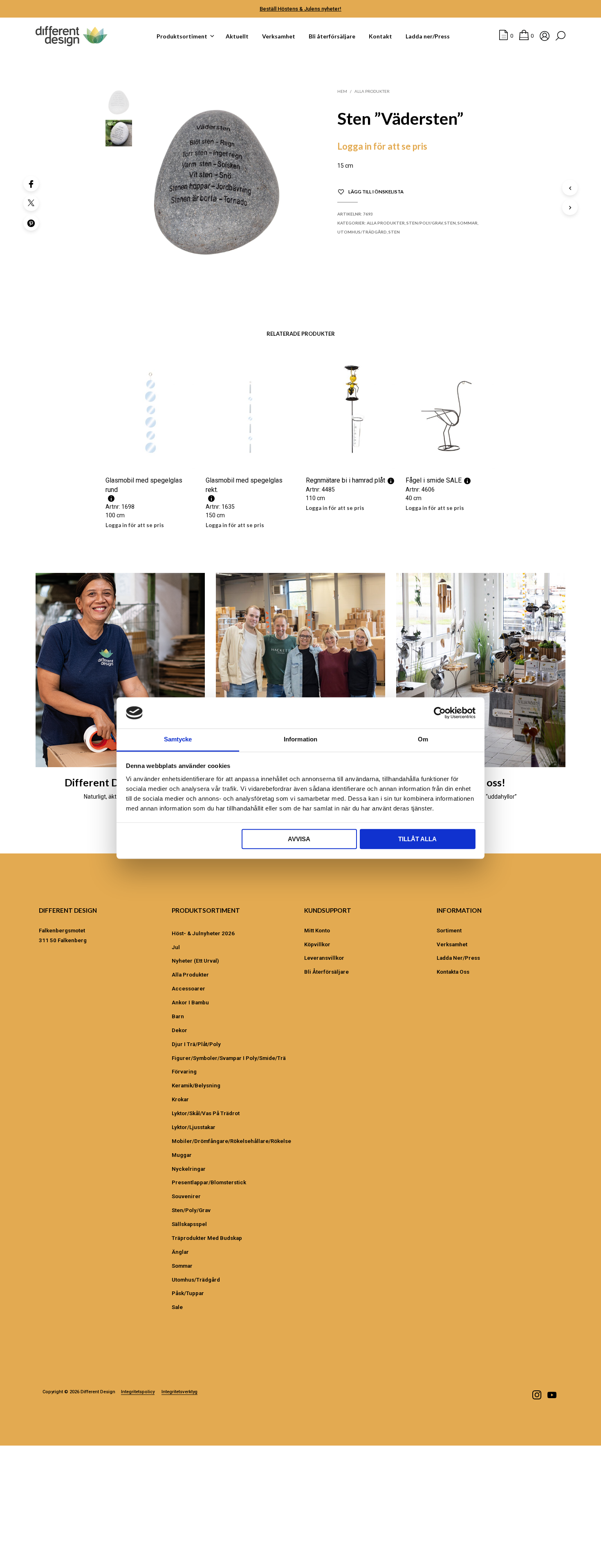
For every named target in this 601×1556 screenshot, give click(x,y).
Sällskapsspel (189, 1224)
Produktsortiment (182, 36)
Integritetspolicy (138, 1392)
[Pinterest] (31, 223)
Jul (176, 947)
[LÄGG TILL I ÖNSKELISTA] (150, 453)
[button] (506, 36)
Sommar (467, 222)
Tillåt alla (417, 839)
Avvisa (299, 839)
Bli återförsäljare (332, 36)
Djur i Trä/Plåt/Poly (196, 1044)
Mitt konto (317, 930)
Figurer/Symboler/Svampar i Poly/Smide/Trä (229, 1058)
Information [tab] (300, 739)
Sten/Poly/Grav (424, 222)
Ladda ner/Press (428, 36)
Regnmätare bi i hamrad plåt (345, 480)
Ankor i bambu (190, 1002)
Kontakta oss (453, 972)
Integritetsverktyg (179, 1392)
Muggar (182, 1155)
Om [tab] (423, 739)
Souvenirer (186, 1196)
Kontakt (380, 36)
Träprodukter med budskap (207, 1238)
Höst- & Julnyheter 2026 (203, 933)
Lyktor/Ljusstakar (193, 1127)
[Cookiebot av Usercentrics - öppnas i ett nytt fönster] (439, 713)
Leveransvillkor (324, 958)
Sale (177, 1307)
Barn (178, 1016)
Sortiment (449, 930)
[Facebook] (31, 183)
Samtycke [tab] (178, 739)
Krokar (180, 1099)
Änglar (180, 1252)
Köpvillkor (317, 944)
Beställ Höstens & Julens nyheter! (300, 9)
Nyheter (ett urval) (195, 961)
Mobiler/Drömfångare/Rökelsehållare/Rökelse (231, 1141)
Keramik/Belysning (196, 1085)
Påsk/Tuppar (188, 1293)
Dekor (179, 1030)
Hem (342, 91)
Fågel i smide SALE (434, 480)
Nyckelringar (189, 1169)
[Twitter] (31, 203)
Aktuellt (237, 36)
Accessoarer (188, 989)
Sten (450, 222)
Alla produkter (372, 91)
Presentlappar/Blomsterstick (209, 1182)
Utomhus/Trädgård (362, 231)
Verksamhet (278, 36)
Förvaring (184, 1072)
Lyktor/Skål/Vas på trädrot (206, 1113)
